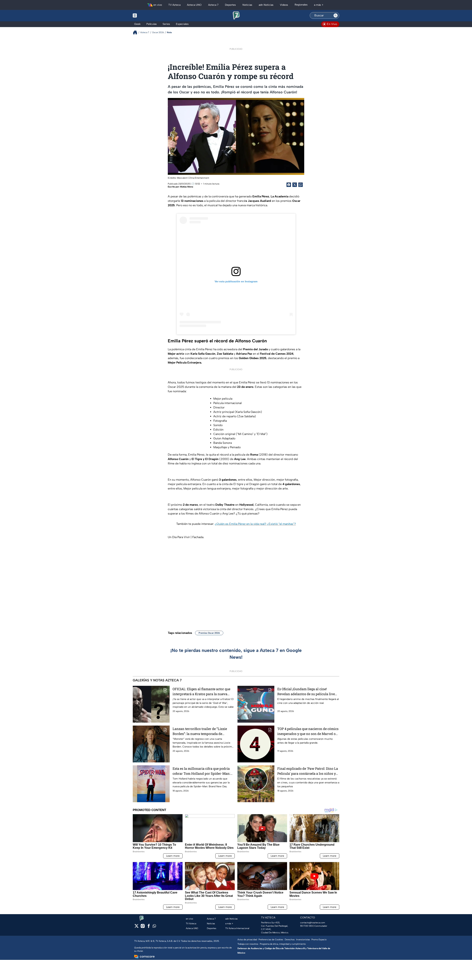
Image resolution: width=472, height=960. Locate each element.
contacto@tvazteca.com (312, 922)
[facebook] (148, 927)
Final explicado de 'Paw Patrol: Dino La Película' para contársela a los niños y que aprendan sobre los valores (307, 771)
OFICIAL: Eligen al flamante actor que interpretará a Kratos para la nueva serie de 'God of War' (201, 691)
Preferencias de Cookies (270, 939)
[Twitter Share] (294, 184)
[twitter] (136, 927)
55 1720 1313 (306, 926)
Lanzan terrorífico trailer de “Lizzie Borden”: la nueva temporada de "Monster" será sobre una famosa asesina (200, 731)
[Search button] (336, 15)
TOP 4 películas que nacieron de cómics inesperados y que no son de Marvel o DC (308, 731)
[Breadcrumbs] (136, 32)
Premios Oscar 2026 (209, 633)
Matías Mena (186, 186)
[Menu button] (147, 15)
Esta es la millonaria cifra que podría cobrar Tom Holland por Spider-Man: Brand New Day (201, 771)
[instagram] (142, 927)
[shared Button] (300, 184)
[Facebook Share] (289, 184)
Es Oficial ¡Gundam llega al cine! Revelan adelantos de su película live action (306, 691)
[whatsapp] (154, 927)
